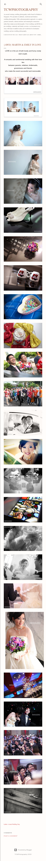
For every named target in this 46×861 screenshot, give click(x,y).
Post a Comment (10, 836)
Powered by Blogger (25, 850)
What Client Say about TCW (27, 35)
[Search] (40, 3)
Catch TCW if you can (11, 35)
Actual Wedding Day (14, 824)
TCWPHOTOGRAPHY (21, 9)
